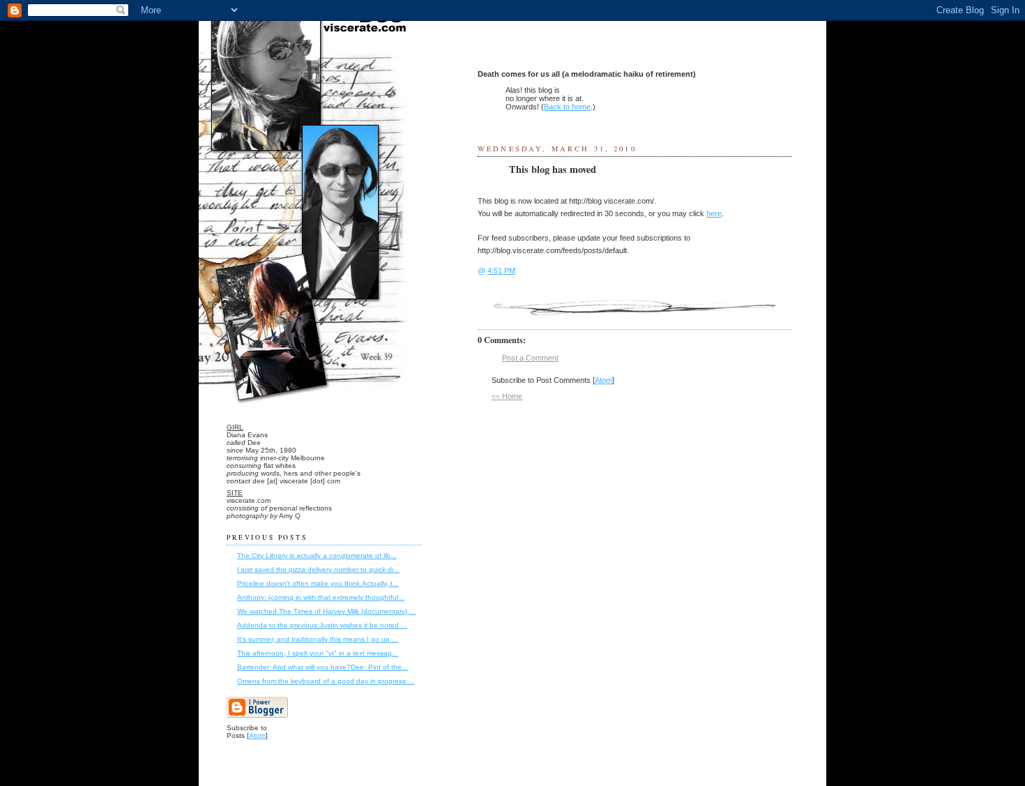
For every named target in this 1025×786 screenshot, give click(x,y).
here (714, 213)
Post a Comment (530, 358)
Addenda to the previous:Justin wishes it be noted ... (322, 625)
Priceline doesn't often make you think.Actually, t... (318, 583)
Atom (603, 380)
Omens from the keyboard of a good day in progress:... (325, 681)
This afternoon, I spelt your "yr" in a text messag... (317, 653)
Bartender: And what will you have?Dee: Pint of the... (322, 667)
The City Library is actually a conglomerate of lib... (317, 555)
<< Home (507, 396)
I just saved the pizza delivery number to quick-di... (318, 569)
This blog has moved (552, 169)
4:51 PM (501, 270)
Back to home (567, 107)
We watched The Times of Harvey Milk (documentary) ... (326, 611)
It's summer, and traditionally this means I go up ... (317, 639)
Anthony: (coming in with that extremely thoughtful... (320, 597)
